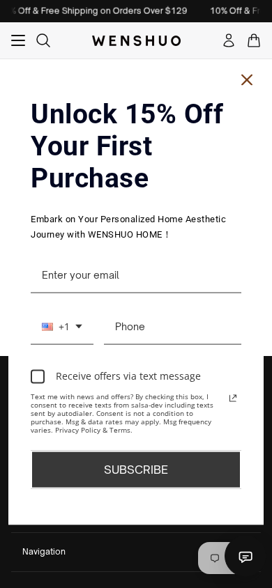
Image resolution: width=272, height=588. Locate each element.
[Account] (229, 40)
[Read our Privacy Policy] (233, 397)
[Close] (247, 80)
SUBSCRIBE (136, 469)
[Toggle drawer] (18, 40)
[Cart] (254, 40)
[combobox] (62, 326)
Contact (245, 556)
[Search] (43, 40)
